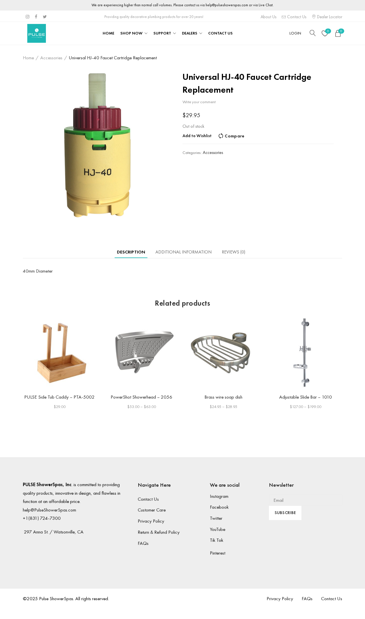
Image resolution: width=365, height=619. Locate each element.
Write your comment (199, 101)
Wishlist (328, 31)
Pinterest (217, 553)
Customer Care (152, 510)
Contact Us (296, 16)
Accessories (51, 57)
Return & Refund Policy (159, 532)
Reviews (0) (233, 252)
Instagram (219, 496)
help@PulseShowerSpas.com (49, 510)
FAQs (143, 543)
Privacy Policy (151, 521)
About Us (268, 16)
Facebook (219, 507)
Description (131, 252)
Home (28, 57)
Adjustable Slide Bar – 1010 (305, 397)
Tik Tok (216, 540)
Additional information (183, 252)
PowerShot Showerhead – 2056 (141, 397)
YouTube (217, 529)
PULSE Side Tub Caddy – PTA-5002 (59, 397)
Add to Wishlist (197, 135)
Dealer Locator (329, 16)
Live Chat (266, 5)
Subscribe (285, 512)
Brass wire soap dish (223, 397)
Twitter (216, 518)
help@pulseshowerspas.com (227, 5)
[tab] (131, 252)
